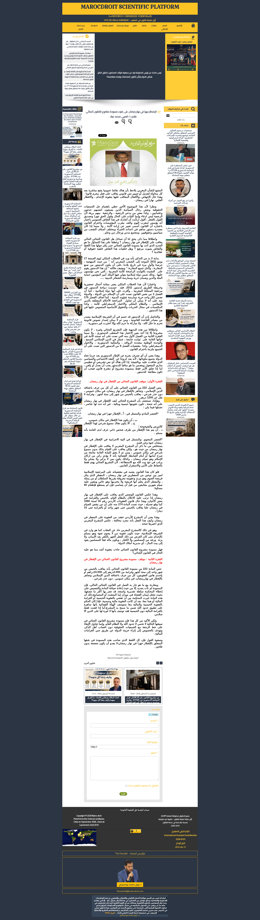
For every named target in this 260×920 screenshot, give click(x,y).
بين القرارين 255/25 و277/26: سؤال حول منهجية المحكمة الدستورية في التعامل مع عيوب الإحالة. (72, 297)
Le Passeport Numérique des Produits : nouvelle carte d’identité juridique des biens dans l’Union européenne (72, 118)
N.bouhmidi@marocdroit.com (130, 891)
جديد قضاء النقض (81, 27)
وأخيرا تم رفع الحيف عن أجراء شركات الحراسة (180, 201)
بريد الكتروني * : (151, 731)
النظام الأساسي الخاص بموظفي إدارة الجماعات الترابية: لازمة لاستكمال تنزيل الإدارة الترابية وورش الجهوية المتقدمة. (181, 334)
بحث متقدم (180, 119)
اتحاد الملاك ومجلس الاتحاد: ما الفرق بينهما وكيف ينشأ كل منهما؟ (72, 149)
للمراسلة (94, 25)
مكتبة (144, 25)
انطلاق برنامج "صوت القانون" (181, 42)
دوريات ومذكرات (122, 25)
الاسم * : (155, 720)
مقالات (154, 25)
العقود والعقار (107, 25)
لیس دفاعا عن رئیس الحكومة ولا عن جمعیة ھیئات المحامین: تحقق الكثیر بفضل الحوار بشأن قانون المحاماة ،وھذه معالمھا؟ (129, 75)
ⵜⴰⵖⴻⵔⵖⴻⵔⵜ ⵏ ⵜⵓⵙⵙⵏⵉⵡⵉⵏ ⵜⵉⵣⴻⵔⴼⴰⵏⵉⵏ (130, 16)
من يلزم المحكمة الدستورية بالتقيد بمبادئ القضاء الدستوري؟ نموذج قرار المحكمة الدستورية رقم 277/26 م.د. (72, 244)
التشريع (179, 25)
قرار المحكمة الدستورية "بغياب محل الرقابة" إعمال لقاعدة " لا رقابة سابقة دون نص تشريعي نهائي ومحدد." (72, 325)
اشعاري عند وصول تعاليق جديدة (143, 785)
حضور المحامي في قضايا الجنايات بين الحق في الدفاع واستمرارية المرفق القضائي (79, 66)
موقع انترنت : (153, 742)
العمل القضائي (164, 27)
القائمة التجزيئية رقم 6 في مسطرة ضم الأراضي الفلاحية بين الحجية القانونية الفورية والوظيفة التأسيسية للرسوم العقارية (181, 232)
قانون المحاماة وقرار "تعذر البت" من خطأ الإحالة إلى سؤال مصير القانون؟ (72, 271)
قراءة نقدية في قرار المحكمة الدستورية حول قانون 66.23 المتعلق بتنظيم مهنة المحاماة (72, 386)
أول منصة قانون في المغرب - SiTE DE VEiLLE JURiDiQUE (130, 20)
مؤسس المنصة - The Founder (130, 853)
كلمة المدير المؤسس (181, 37)
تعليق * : (155, 753)
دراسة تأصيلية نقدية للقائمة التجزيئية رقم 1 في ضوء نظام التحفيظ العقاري (79, 96)
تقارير (135, 25)
